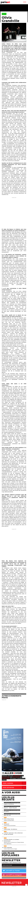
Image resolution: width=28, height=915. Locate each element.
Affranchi (6, 824)
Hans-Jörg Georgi (9, 819)
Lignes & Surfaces (9, 804)
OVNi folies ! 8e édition (10, 829)
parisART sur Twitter (11, 871)
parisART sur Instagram (14, 875)
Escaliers (6, 811)
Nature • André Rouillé (10, 807)
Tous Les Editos (14, 787)
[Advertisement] (14, 212)
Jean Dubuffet (8, 847)
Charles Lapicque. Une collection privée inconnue (13, 833)
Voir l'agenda (14, 783)
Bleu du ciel (7, 815)
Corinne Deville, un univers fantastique (11, 840)
